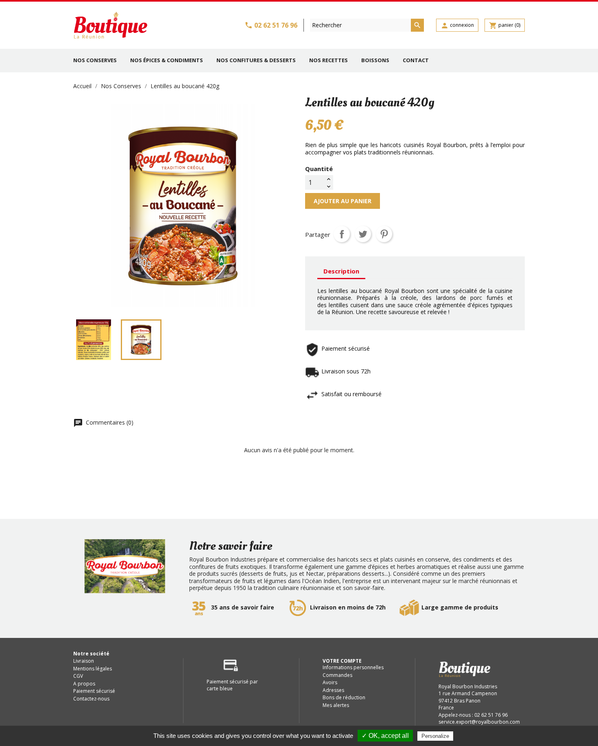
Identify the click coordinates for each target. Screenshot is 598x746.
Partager (342, 234)
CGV (78, 675)
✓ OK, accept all (385, 735)
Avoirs (330, 682)
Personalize (435, 736)
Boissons (375, 60)
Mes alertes (336, 705)
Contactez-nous (91, 698)
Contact (416, 60)
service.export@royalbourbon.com (479, 721)
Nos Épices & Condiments (166, 60)
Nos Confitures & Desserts (256, 60)
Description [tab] (341, 271)
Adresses (333, 690)
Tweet (363, 234)
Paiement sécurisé (94, 690)
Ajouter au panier (342, 201)
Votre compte (342, 660)
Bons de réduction (344, 697)
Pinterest (384, 234)
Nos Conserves (95, 60)
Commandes (337, 675)
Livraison (83, 660)
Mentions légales (92, 668)
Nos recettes (328, 60)
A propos (84, 683)
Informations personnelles (353, 667)
